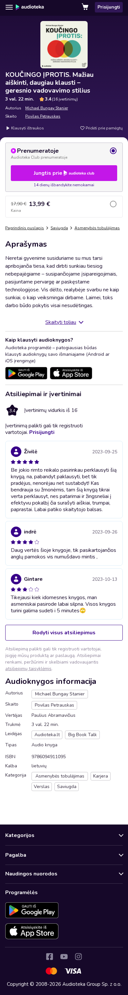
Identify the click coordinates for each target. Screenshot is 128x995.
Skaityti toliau (60, 322)
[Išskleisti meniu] (9, 7)
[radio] (64, 153)
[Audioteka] (30, 7)
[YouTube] (64, 957)
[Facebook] (49, 957)
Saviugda (59, 228)
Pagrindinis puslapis (24, 228)
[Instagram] (78, 957)
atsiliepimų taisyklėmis (28, 669)
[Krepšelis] (86, 7)
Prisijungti (108, 7)
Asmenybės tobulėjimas (97, 228)
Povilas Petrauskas (42, 116)
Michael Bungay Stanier (46, 108)
